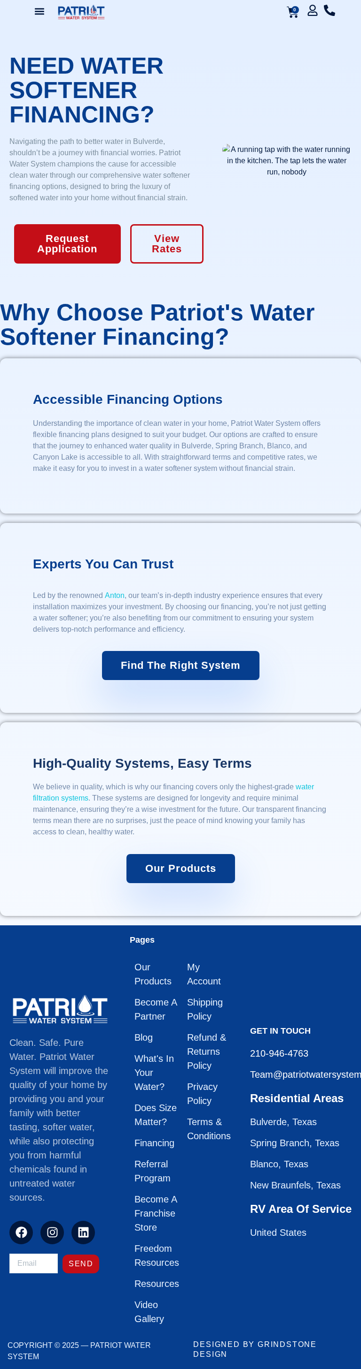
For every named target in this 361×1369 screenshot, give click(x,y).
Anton (115, 595)
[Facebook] (21, 1232)
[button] (39, 11)
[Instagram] (52, 1232)
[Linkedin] (83, 1232)
